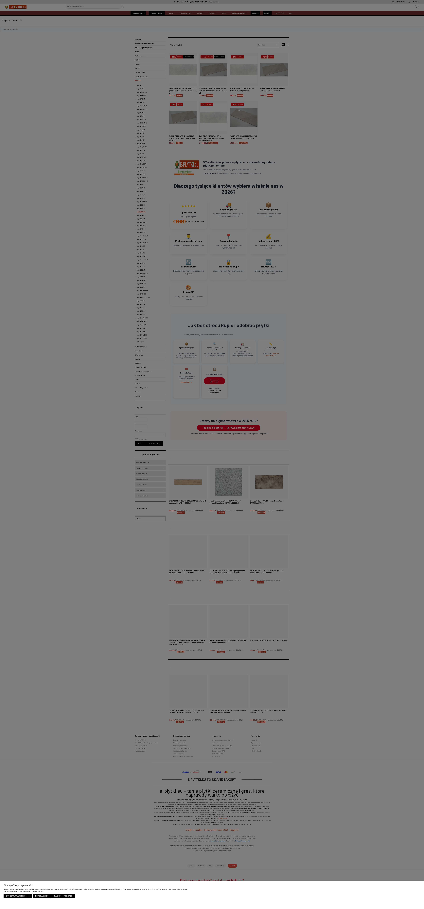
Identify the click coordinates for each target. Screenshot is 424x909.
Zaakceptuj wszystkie (63, 896)
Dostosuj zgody (41, 896)
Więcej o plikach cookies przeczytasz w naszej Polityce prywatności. (24, 891)
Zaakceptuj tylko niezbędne (18, 896)
